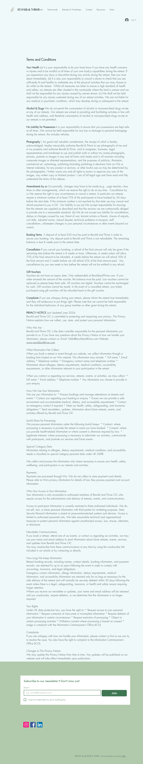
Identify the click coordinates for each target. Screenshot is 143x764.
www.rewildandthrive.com (40, 342)
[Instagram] (26, 724)
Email (27, 687)
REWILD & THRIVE (29, 9)
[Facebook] (33, 724)
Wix (124, 756)
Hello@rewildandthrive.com (83, 339)
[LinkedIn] (39, 724)
